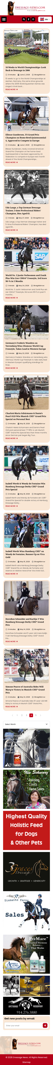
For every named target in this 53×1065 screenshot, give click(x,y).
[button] (4, 19)
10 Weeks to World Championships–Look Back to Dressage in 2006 (26, 69)
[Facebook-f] (29, 19)
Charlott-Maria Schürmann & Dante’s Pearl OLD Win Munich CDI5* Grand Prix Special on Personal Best (26, 416)
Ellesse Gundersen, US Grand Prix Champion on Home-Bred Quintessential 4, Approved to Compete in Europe (26, 138)
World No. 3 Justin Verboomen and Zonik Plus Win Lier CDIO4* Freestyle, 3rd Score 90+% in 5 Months (26, 278)
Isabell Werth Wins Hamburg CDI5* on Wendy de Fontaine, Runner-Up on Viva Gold (25, 554)
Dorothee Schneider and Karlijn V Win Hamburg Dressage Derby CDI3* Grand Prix (25, 622)
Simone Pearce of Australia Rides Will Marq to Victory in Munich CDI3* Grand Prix (25, 690)
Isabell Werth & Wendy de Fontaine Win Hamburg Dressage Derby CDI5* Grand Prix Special (25, 486)
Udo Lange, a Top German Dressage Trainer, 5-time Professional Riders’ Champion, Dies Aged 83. (23, 210)
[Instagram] (33, 19)
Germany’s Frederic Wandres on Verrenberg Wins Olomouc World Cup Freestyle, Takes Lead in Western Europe (26, 346)
